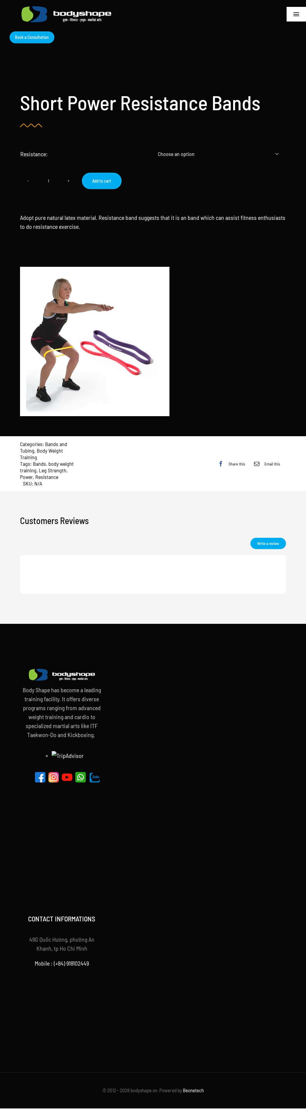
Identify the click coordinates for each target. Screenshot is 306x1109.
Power (26, 477)
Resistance (46, 477)
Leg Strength (52, 470)
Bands (39, 463)
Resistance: (34, 153)
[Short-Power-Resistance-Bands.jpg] (153, 341)
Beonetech (193, 1090)
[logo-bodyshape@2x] (66, 9)
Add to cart (101, 180)
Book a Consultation (32, 37)
